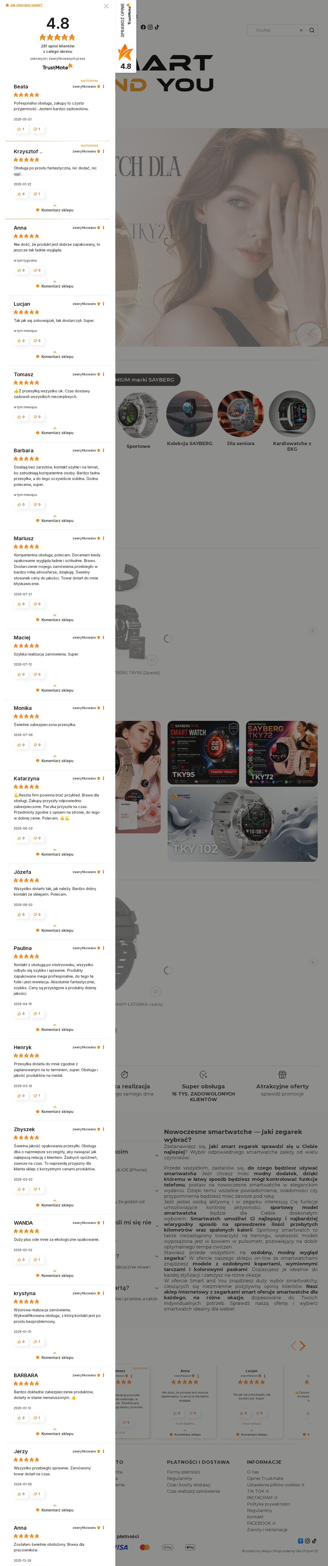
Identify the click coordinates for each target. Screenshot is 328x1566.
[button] (7, 5)
